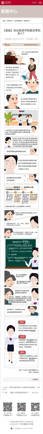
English (34, 2)
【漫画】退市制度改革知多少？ (19, 392)
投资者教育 (18, 21)
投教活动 (26, 21)
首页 (4, 21)
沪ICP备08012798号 (27, 424)
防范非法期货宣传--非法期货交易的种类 (22, 387)
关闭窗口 (36, 379)
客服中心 (10, 21)
